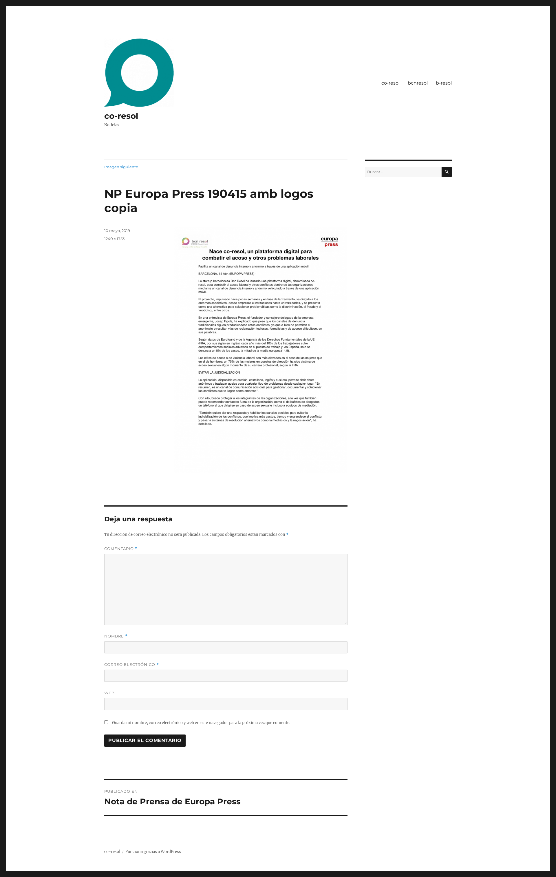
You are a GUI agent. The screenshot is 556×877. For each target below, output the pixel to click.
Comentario (121, 548)
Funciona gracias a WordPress (153, 851)
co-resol (121, 116)
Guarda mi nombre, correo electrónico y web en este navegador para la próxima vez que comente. (201, 722)
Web (109, 692)
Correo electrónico (131, 664)
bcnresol (418, 83)
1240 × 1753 (114, 238)
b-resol (444, 83)
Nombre (116, 636)
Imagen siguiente (121, 167)
